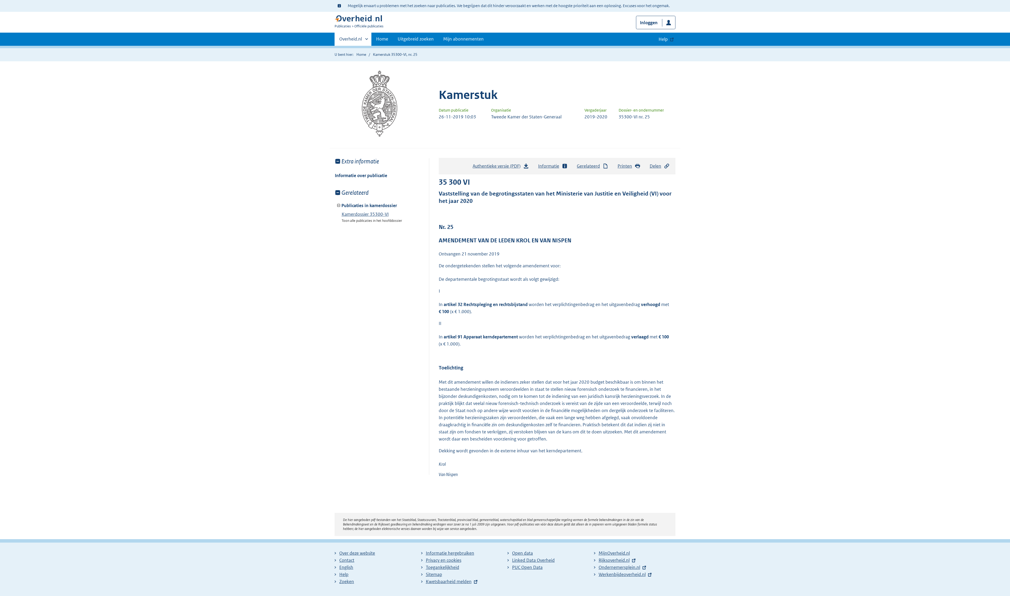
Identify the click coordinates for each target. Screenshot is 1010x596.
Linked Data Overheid (533, 560)
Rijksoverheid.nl (614, 560)
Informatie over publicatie (361, 175)
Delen (655, 166)
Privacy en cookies (443, 560)
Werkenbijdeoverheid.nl (622, 574)
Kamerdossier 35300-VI (365, 214)
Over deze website (357, 553)
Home (382, 39)
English (346, 567)
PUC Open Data (527, 567)
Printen (625, 166)
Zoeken (346, 581)
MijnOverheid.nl (614, 553)
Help (344, 574)
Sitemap (434, 574)
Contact (346, 560)
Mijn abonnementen (463, 39)
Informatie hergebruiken (450, 553)
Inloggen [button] (649, 23)
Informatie (548, 166)
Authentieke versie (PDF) (498, 167)
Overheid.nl (350, 41)
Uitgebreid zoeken (416, 39)
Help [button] (663, 39)
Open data (522, 553)
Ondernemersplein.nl (619, 567)
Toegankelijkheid (442, 567)
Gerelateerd (588, 166)
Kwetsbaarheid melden (449, 581)
